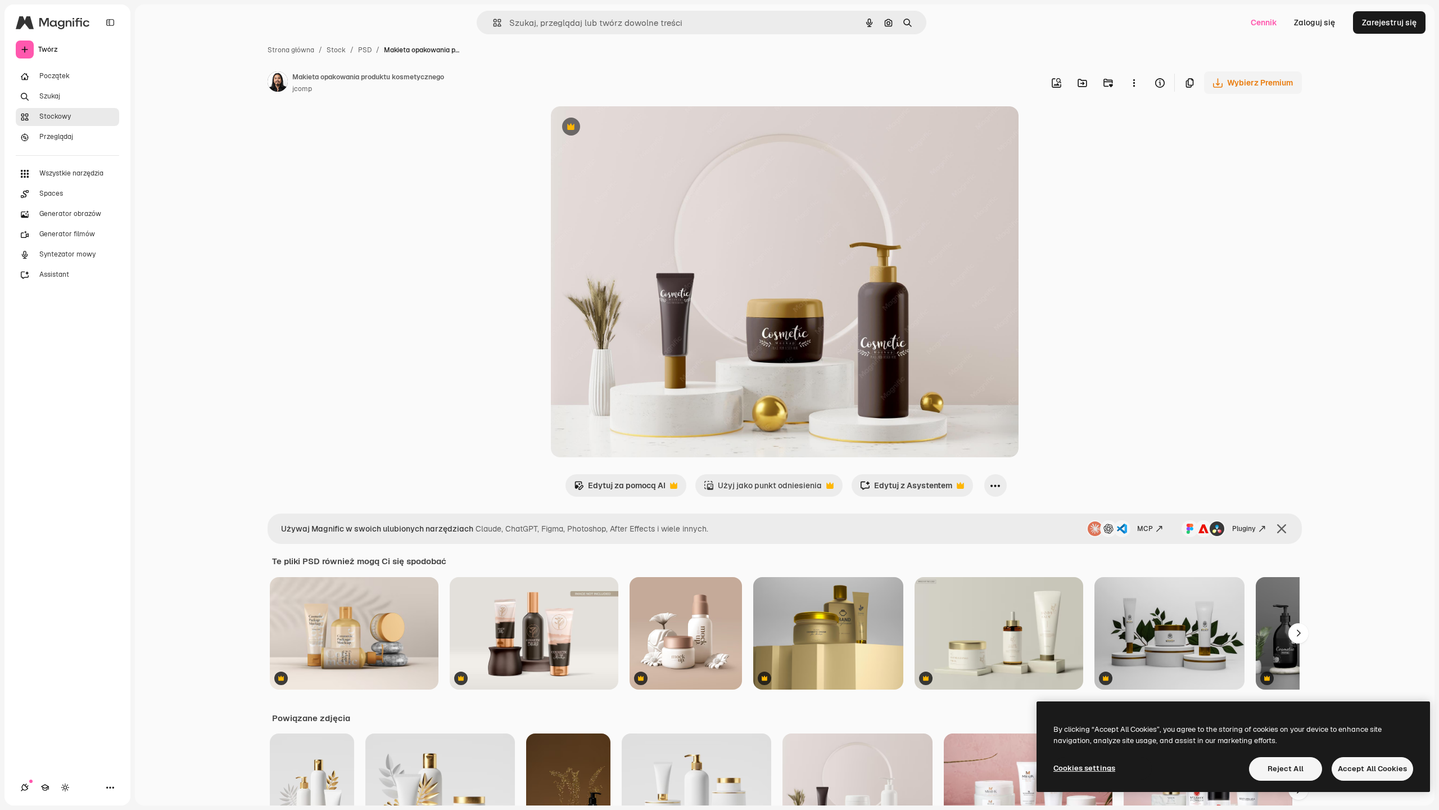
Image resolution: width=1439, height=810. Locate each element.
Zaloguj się (1314, 22)
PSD (365, 50)
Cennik (1264, 22)
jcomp (302, 88)
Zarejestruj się (1389, 22)
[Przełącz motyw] (65, 787)
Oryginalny (628, 128)
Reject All (1286, 768)
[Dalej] (1298, 633)
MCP (1145, 528)
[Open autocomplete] (492, 23)
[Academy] (45, 787)
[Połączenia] (25, 787)
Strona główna (291, 50)
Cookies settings (1084, 768)
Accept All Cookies (1372, 768)
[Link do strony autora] (278, 83)
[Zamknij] (1281, 529)
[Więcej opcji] (1134, 82)
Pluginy (1244, 528)
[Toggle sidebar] (110, 23)
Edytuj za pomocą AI (620, 488)
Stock (336, 50)
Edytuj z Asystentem (906, 488)
